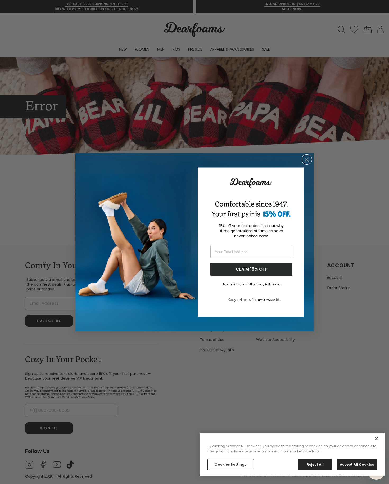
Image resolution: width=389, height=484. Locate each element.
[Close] (376, 439)
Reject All (315, 464)
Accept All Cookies (357, 464)
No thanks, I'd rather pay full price (251, 284)
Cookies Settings (230, 464)
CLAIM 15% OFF (251, 269)
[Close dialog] (306, 159)
